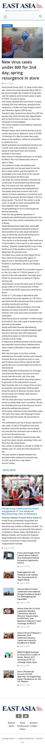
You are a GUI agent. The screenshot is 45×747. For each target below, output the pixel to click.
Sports (11, 726)
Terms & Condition (25, 738)
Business (33, 723)
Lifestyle (33, 726)
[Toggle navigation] (5, 17)
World (22, 723)
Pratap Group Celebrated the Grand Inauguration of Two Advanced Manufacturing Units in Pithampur (20, 511)
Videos (22, 729)
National (11, 723)
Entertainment (23, 726)
